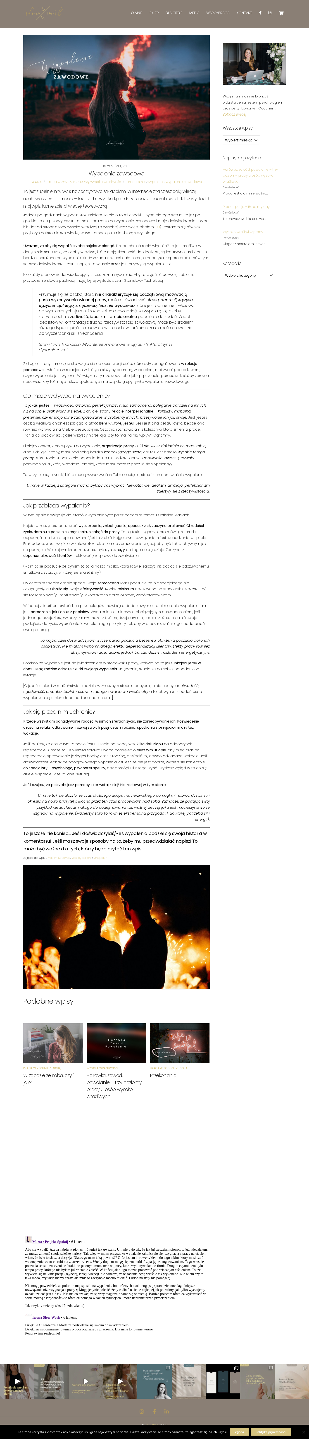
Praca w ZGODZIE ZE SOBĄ (68, 182)
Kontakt (244, 12)
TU (157, 227)
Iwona (36, 182)
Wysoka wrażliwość (105, 182)
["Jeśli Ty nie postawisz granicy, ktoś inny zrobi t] (257, 1381)
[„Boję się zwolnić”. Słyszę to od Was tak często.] (120, 1381)
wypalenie (155, 182)
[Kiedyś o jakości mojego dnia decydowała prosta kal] (51, 1381)
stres (142, 182)
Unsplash (100, 858)
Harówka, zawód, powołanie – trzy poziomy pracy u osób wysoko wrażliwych (250, 175)
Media (194, 12)
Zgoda (239, 1432)
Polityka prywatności (271, 1432)
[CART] (281, 13)
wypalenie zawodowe (184, 182)
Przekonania (163, 1075)
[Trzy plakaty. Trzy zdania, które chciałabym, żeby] (223, 1381)
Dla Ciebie (174, 12)
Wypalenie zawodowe (116, 173)
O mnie (137, 12)
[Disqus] (116, 1172)
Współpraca (218, 12)
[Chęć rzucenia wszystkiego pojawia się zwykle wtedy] (86, 1381)
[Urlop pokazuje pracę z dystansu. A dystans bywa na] (17, 1381)
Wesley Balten (81, 858)
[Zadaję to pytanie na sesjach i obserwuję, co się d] (189, 1381)
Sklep (154, 12)
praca (132, 182)
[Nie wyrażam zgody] (303, 1432)
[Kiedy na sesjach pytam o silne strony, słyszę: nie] (154, 1381)
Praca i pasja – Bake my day (246, 206)
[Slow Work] (43, 19)
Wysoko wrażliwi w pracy (243, 231)
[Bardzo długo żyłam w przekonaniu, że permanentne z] (292, 1381)
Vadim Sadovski (59, 858)
